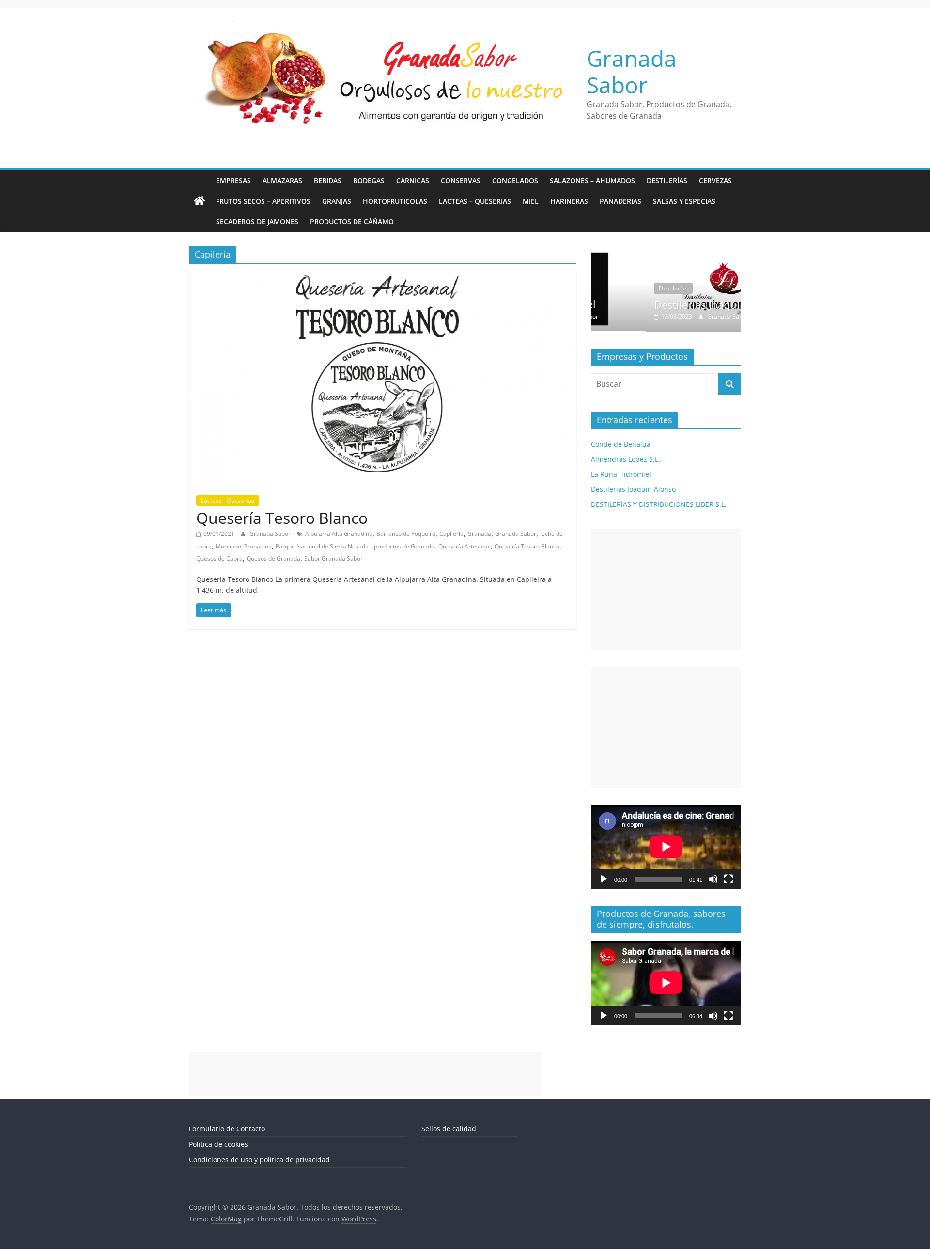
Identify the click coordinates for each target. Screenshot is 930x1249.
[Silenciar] (713, 879)
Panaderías (620, 201)
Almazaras (282, 180)
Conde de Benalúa (621, 444)
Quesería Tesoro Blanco (282, 517)
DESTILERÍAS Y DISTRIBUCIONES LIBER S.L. (659, 504)
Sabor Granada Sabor (333, 558)
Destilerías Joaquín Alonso (663, 304)
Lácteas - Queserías (227, 500)
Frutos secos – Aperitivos (263, 201)
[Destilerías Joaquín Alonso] (666, 251)
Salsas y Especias (684, 201)
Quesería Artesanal (464, 546)
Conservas (460, 180)
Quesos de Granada (273, 558)
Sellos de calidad (448, 1128)
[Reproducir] (603, 879)
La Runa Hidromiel (621, 474)
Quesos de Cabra (219, 558)
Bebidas (327, 180)
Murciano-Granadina (244, 546)
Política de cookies (218, 1144)
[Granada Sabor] (199, 201)
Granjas (336, 201)
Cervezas (715, 180)
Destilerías (667, 180)
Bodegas (369, 180)
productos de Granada (404, 546)
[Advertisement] (666, 589)
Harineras (569, 201)
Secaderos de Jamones (257, 221)
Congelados (515, 180)
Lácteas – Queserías (475, 201)
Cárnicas (412, 180)
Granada (479, 534)
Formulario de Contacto (227, 1128)
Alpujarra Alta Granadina (338, 534)
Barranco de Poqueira (405, 534)
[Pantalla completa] (728, 879)
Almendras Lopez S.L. (625, 459)
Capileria (451, 534)
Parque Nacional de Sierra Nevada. (323, 546)
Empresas (233, 180)
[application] (666, 847)
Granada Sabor (632, 71)
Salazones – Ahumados (592, 180)
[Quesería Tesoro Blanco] (382, 277)
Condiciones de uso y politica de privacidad (259, 1159)
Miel (531, 201)
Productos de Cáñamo (352, 221)
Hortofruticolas (395, 201)
